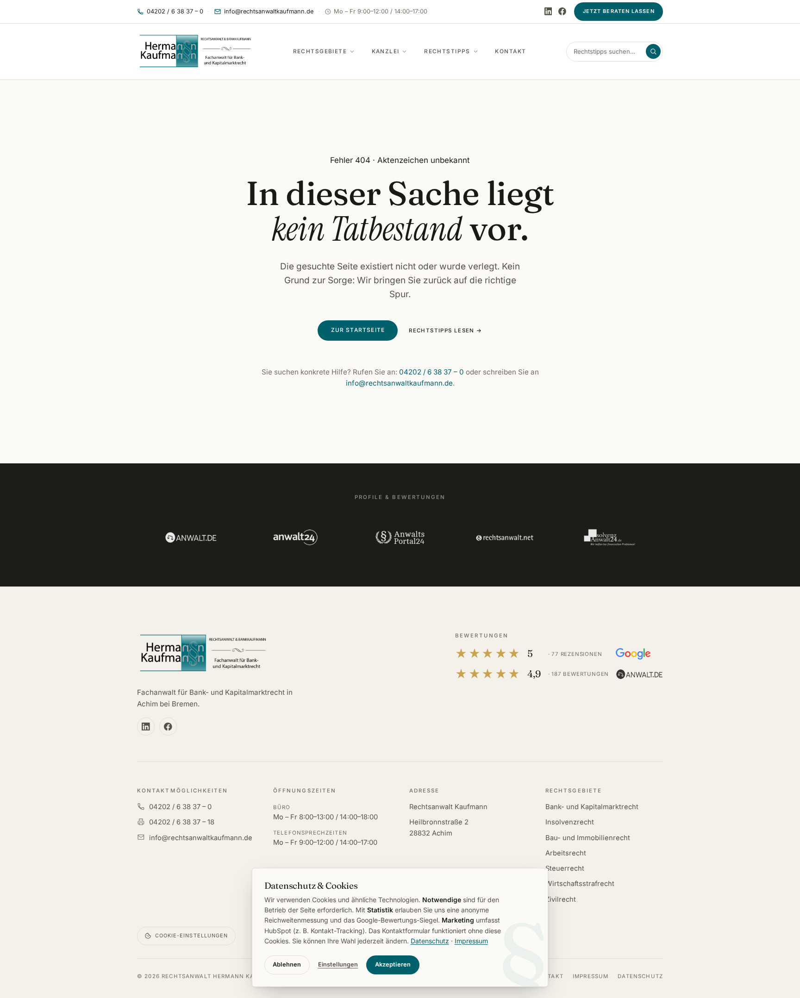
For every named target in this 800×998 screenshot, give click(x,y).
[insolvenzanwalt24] (609, 537)
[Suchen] (653, 51)
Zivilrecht (560, 899)
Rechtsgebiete (320, 51)
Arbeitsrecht (565, 853)
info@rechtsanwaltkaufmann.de (399, 383)
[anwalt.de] (190, 537)
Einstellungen (338, 964)
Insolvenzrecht (569, 822)
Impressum (590, 976)
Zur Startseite (358, 330)
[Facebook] (562, 11)
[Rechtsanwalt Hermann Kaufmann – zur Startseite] (202, 653)
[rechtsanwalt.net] (504, 537)
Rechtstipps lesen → (445, 330)
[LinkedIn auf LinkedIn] (548, 11)
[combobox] (609, 51)
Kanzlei (386, 51)
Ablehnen (287, 964)
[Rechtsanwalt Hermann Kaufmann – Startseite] (195, 51)
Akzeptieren (393, 964)
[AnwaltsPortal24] (400, 537)
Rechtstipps (447, 51)
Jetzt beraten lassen (619, 11)
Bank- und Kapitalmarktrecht (591, 807)
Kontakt (510, 51)
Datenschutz (640, 976)
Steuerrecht (564, 868)
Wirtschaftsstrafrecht (579, 883)
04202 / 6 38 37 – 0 (431, 372)
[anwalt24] (295, 537)
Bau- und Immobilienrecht (587, 838)
